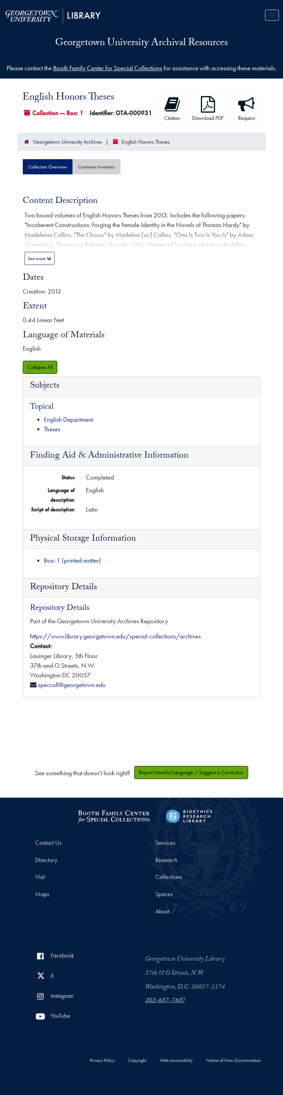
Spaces (164, 894)
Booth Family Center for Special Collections (107, 68)
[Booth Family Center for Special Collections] (113, 815)
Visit (40, 877)
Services (165, 843)
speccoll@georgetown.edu (72, 684)
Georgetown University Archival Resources (141, 43)
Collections (168, 877)
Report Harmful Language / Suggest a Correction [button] (191, 772)
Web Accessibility (176, 1060)
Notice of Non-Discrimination (233, 1060)
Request (246, 118)
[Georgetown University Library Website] (53, 15)
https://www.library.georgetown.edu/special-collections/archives (115, 636)
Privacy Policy (102, 1060)
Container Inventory (96, 167)
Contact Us (48, 843)
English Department (68, 419)
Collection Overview (47, 167)
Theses (52, 429)
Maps (42, 894)
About (162, 911)
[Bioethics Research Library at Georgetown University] (189, 815)
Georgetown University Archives (67, 141)
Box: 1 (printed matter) (72, 560)
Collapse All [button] (40, 367)
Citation (172, 118)
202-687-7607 (165, 1000)
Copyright (137, 1060)
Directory (46, 860)
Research (166, 860)
